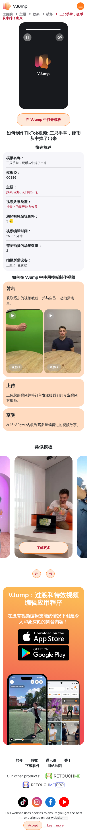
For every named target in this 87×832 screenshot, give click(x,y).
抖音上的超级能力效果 (21, 206)
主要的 (8, 14)
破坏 (49, 14)
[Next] (50, 573)
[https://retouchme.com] (63, 776)
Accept (33, 825)
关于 (67, 760)
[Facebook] (51, 801)
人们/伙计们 (30, 192)
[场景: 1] (24, 341)
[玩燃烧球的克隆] (27, 709)
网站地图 (55, 765)
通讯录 (51, 760)
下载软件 (32, 765)
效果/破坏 (13, 192)
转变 (19, 760)
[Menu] (80, 6)
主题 (22, 14)
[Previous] (36, 573)
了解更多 (43, 548)
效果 (36, 14)
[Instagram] (37, 801)
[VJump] (15, 6)
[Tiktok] (23, 801)
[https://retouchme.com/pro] (43, 785)
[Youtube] (64, 801)
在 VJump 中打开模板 (43, 119)
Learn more (55, 825)
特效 (34, 760)
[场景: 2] (62, 341)
